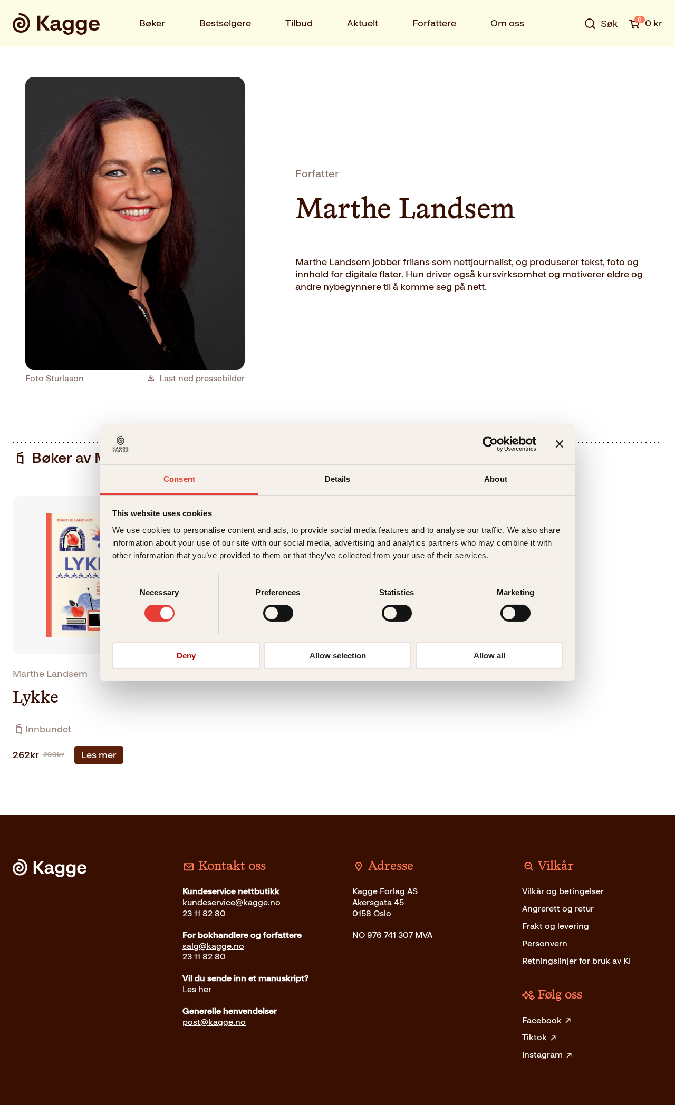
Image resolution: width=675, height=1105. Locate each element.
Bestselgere (225, 23)
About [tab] (495, 478)
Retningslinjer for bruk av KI (576, 961)
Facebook (542, 1020)
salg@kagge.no (213, 946)
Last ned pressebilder (202, 378)
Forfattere (434, 23)
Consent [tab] (179, 478)
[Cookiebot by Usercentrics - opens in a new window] (490, 444)
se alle (566, 56)
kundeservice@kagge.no (231, 902)
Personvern (544, 943)
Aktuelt (362, 23)
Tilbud (299, 23)
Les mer (99, 755)
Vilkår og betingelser (563, 891)
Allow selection (338, 655)
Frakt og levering (555, 926)
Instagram (542, 1055)
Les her (196, 989)
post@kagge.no (214, 1022)
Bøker (152, 23)
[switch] (278, 613)
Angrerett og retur (558, 909)
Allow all (489, 655)
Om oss (507, 23)
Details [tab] (338, 478)
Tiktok (534, 1037)
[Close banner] (559, 444)
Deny (186, 655)
